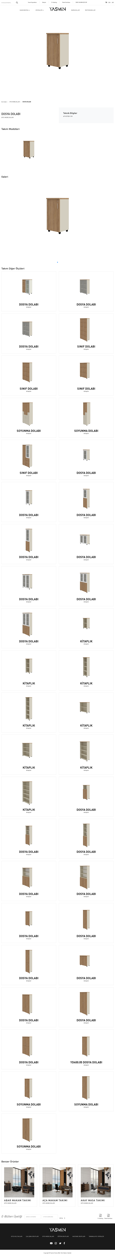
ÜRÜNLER (38, 10)
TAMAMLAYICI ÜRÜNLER (96, 1236)
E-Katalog (54, 2)
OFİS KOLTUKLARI (16, 1236)
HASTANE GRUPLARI (78, 1236)
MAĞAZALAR (75, 10)
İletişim (44, 2)
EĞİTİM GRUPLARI (63, 1236)
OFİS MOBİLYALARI (14, 102)
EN (109, 2)
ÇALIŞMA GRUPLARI (32, 1236)
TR (106, 2)
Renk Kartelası (66, 2)
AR (113, 2)
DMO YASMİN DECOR (81, 2)
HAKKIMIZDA (24, 10)
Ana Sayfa (4, 102)
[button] (57, 262)
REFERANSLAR (90, 10)
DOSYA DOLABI (27, 102)
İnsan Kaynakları (32, 2)
